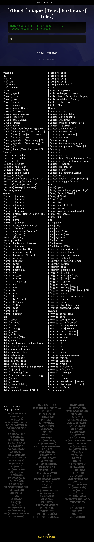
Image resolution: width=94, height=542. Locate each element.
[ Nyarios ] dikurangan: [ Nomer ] (66, 384)
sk (68, 419)
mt (42, 481)
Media (53, 2)
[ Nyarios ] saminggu (59, 372)
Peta (50, 184)
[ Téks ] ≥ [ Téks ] (57, 81)
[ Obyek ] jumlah (11, 102)
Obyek (5, 90)
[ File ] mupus (55, 240)
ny (41, 496)
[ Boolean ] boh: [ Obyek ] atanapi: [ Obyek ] (25, 178)
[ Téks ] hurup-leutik (13, 357)
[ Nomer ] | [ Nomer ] (13, 301)
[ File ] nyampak (57, 237)
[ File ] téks (54, 225)
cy (9, 448)
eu (10, 469)
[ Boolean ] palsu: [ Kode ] (16, 172)
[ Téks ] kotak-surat (13, 354)
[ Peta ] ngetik (56, 187)
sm (71, 425)
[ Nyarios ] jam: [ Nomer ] (62, 328)
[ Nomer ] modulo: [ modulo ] (18, 251)
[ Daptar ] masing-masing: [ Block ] (67, 122)
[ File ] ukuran (55, 243)
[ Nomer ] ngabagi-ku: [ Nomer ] (19, 248)
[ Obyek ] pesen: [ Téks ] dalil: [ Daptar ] (23, 131)
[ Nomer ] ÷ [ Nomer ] (13, 246)
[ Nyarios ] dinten (57, 343)
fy (11, 481)
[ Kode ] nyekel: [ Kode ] (61, 102)
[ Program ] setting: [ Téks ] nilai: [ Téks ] (70, 290)
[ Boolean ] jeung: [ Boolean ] (18, 181)
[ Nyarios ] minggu (58, 357)
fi (11, 475)
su (69, 443)
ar (12, 419)
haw (16, 495)
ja (42, 419)
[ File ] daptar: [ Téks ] (60, 246)
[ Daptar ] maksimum (59, 119)
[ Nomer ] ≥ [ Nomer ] (13, 199)
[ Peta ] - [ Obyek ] (58, 196)
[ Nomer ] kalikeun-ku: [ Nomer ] (20, 243)
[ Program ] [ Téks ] (58, 272)
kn (43, 434)
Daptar (52, 107)
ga (10, 483)
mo (39, 472)
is (40, 413)
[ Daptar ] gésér (56, 152)
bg (8, 428)
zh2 (74, 513)
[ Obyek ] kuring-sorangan (16, 113)
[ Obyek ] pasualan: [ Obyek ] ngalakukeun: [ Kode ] (29, 128)
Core (46, 2)
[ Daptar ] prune (57, 149)
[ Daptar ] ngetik (57, 110)
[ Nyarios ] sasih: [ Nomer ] (62, 322)
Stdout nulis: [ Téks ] (59, 387)
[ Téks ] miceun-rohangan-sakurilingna (24, 375)
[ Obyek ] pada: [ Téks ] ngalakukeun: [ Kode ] (26, 134)
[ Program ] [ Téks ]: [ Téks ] (63, 278)
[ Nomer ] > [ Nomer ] (13, 196)
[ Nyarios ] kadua (57, 351)
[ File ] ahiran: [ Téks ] (59, 234)
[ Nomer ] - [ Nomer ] (13, 228)
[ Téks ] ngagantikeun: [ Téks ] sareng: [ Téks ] (27, 366)
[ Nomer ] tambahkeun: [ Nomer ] (20, 225)
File (50, 219)
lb (35, 446)
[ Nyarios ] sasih (57, 340)
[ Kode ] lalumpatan (59, 90)
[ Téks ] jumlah (10, 378)
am (12, 416)
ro (71, 405)
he (12, 501)
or (43, 499)
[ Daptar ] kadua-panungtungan (65, 143)
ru (71, 408)
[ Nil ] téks (7, 81)
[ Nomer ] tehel (10, 263)
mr (43, 475)
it (40, 416)
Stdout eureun (56, 390)
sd (72, 413)
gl (10, 489)
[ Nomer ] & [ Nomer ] (14, 298)
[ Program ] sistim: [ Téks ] (62, 257)
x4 (74, 493)
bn (13, 431)
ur (74, 481)
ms (36, 478)
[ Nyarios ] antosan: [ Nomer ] (64, 307)
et (12, 466)
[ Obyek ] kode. (10, 96)
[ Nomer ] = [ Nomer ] (13, 207)
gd (5, 486)
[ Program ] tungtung (59, 284)
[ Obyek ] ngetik (10, 93)
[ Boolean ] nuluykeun (14, 166)
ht (5, 513)
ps (41, 510)
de (10, 454)
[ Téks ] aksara (10, 387)
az (6, 422)
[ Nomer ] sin (9, 284)
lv (40, 455)
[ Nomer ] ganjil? (11, 216)
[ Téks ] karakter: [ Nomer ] (16, 348)
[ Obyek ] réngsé (11, 122)
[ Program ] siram (57, 301)
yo (71, 507)
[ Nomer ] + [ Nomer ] (13, 222)
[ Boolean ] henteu (12, 175)
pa (42, 502)
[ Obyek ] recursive (12, 116)
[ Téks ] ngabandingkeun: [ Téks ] (20, 390)
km (44, 431)
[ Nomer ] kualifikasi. (13, 269)
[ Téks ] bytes (9, 331)
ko (42, 437)
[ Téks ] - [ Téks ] (11, 369)
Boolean (7, 152)
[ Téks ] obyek (9, 319)
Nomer (6, 193)
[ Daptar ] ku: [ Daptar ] (60, 166)
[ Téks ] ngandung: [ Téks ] (16, 372)
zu (71, 516)
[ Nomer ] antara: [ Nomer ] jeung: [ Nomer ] (26, 213)
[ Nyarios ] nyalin (57, 363)
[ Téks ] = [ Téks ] (11, 322)
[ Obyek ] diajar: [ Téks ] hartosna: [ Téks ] (24, 149)
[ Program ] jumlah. (58, 263)
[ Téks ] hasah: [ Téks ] (60, 84)
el (8, 457)
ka (40, 425)
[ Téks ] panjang (11, 328)
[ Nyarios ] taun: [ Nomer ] (62, 319)
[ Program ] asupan (58, 298)
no (42, 493)
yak (72, 502)
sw (70, 449)
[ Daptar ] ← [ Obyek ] (60, 125)
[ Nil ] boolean (10, 87)
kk (42, 428)
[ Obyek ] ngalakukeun (14, 119)
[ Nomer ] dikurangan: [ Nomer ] (19, 231)
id (34, 408)
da (11, 451)
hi (13, 504)
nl (38, 490)
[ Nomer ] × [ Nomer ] (13, 234)
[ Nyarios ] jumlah (58, 378)
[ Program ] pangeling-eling (63, 251)
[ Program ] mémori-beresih (63, 248)
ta (73, 452)
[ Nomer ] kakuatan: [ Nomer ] (18, 254)
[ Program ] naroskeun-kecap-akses (68, 296)
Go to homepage (47, 53)
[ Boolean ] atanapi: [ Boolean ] (19, 187)
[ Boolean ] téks (10, 160)
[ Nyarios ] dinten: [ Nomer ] (63, 325)
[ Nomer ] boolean (12, 313)
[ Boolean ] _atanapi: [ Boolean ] (19, 184)
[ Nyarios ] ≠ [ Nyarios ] (60, 369)
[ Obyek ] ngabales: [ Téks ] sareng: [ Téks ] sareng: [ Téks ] (33, 143)
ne (43, 487)
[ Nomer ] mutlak (11, 278)
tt (72, 472)
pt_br (36, 516)
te (72, 455)
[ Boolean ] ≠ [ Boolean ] (15, 157)
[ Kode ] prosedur (11, 240)
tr (71, 469)
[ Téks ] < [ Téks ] (57, 72)
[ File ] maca (55, 228)
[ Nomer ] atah (10, 310)
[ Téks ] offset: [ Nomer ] (15, 345)
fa (11, 472)
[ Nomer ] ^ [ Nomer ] (13, 304)
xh (71, 496)
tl (71, 466)
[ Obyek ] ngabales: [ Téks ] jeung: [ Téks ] (24, 140)
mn (41, 469)
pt (38, 513)
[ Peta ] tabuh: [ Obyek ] (61, 204)
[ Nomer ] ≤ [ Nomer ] (13, 204)
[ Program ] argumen (59, 281)
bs (9, 434)
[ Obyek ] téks (9, 99)
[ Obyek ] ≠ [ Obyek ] (13, 110)
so (71, 431)
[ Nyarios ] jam (56, 345)
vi (70, 487)
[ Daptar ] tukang (57, 140)
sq (73, 434)
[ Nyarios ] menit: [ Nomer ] (63, 331)
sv (70, 446)
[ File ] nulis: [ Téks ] (59, 231)
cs (10, 445)
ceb (10, 439)
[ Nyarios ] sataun (58, 337)
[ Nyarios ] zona (56, 316)
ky (39, 443)
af (8, 413)
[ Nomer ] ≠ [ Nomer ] (13, 210)
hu (10, 516)
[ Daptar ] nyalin (57, 169)
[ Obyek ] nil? (9, 146)
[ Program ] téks (57, 266)
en (10, 460)
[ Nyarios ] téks (56, 375)
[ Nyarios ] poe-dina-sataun (63, 354)
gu (11, 492)
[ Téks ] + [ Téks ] (11, 334)
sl (68, 422)
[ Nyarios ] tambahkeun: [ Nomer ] (66, 381)
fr (9, 478)
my (43, 484)
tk (70, 463)
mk (37, 463)
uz (69, 484)
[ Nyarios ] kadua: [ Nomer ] (63, 334)
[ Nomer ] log (9, 296)
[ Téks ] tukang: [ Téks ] (14, 360)
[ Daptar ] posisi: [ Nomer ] (62, 134)
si (73, 416)
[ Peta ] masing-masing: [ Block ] (66, 210)
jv (40, 422)
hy (39, 405)
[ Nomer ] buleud (11, 275)
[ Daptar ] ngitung (58, 154)
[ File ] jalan (54, 222)
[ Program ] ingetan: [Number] (64, 254)
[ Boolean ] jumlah (12, 190)
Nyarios (52, 310)
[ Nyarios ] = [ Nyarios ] (60, 366)
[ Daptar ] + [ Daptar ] (59, 163)
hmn (11, 507)
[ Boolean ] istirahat (13, 163)
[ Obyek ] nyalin (10, 125)
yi (74, 505)
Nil (4, 75)
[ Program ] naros (57, 293)
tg (73, 458)
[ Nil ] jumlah (9, 84)
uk (69, 478)
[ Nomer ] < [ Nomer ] (13, 201)
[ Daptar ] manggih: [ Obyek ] (64, 181)
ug (71, 475)
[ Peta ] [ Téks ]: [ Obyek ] (61, 193)
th (74, 460)
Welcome (7, 72)
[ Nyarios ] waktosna (59, 360)
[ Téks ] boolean (11, 381)
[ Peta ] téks (54, 216)
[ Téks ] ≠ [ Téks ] (11, 325)
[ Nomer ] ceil (9, 272)
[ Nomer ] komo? (11, 219)
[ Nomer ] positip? (12, 257)
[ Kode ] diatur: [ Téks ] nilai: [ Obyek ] (68, 96)
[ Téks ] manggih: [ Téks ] (15, 351)
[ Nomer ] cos (9, 287)
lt (40, 452)
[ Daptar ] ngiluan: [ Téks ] (62, 131)
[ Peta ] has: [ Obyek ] (59, 213)
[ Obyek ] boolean (11, 104)
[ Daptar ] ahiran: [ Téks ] (61, 113)
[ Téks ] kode (9, 340)
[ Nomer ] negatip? (12, 260)
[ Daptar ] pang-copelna (61, 116)
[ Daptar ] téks (56, 175)
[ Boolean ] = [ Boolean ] (15, 154)
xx (67, 499)
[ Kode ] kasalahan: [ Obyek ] (63, 99)
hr (9, 510)
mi (42, 460)
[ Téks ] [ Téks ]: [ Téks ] (14, 363)
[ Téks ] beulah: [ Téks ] (14, 384)
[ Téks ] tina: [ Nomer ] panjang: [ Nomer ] (24, 343)
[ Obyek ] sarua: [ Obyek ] (15, 107)
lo (43, 449)
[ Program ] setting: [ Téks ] (63, 287)
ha (11, 498)
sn (72, 428)
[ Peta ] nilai (54, 201)
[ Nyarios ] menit (57, 348)
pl (41, 507)
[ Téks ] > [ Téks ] (57, 78)
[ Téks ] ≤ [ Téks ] (57, 75)
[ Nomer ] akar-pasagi (14, 281)
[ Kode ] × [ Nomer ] (12, 237)
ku (40, 440)
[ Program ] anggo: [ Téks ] (62, 269)
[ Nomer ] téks (10, 307)
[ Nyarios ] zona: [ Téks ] (61, 313)
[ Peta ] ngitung (56, 207)
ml (41, 466)
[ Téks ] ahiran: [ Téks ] (14, 337)
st (65, 440)
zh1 (74, 510)
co (9, 442)
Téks (4, 316)
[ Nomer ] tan (9, 290)
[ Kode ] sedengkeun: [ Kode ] (64, 93)
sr (71, 437)
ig (43, 411)
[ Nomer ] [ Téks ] (11, 266)
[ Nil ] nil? (7, 78)
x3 (73, 490)
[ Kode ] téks (55, 104)
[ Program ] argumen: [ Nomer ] (65, 260)
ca (11, 436)
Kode (51, 87)
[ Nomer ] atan (10, 293)
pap (38, 505)
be (7, 425)
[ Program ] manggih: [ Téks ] (64, 275)
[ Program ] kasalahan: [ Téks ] (64, 304)
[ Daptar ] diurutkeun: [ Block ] (64, 172)
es (10, 463)
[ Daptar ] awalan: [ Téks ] (62, 128)
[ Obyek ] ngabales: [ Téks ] (16, 137)
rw (68, 411)
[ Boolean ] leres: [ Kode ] (16, 169)
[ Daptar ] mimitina (58, 137)
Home (40, 2)
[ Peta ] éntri (55, 199)
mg (39, 458)
